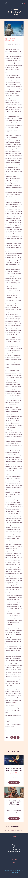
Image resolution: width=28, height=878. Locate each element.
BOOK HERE (14, 702)
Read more (14, 782)
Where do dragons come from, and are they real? (14, 769)
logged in (13, 830)
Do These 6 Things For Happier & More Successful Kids (14, 802)
